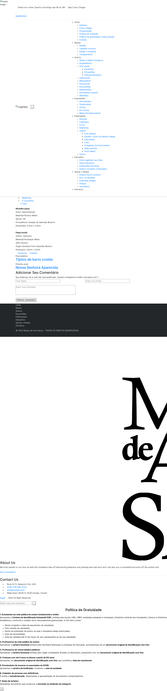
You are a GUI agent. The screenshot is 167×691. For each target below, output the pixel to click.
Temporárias (85, 104)
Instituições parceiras (89, 166)
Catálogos (84, 122)
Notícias (83, 119)
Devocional (84, 84)
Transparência (85, 54)
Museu (77, 42)
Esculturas (89, 69)
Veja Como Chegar (76, 7)
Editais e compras (87, 51)
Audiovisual (84, 78)
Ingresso (83, 25)
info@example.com (16, 590)
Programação (85, 31)
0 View (24, 203)
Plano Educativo (86, 163)
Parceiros (78, 189)
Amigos (82, 183)
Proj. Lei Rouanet (87, 177)
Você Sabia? (90, 151)
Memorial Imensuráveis (89, 113)
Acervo (77, 57)
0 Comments (28, 201)
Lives (86, 142)
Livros (82, 125)
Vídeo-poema (90, 148)
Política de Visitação (88, 34)
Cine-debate (90, 133)
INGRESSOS (21, 16)
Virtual (82, 107)
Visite (77, 22)
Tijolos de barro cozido (34, 259)
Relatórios (84, 128)
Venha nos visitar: (41, 7)
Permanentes (85, 101)
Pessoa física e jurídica (89, 174)
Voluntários (84, 186)
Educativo (79, 157)
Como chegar (85, 28)
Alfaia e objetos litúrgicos (91, 60)
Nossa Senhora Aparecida (37, 267)
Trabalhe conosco (87, 48)
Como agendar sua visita (90, 160)
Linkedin (33, 253)
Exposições (79, 98)
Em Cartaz (84, 110)
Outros (82, 154)
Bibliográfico (85, 81)
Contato (83, 40)
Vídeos (82, 130)
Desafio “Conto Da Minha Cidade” (100, 136)
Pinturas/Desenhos (92, 75)
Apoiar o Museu (81, 172)
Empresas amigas (87, 180)
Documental (84, 86)
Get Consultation (8, 572)
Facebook (22, 253)
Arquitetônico (85, 63)
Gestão (82, 45)
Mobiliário (84, 95)
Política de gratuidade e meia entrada (96, 37)
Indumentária (85, 89)
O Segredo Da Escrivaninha (97, 145)
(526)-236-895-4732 (17, 587)
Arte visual (84, 66)
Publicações (80, 116)
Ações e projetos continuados (93, 169)
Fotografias (89, 72)
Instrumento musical (88, 92)
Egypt (3, 598)
